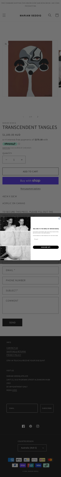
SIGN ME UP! (45, 247)
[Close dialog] (59, 218)
